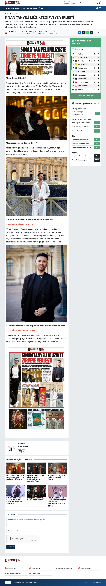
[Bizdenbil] (12, 3)
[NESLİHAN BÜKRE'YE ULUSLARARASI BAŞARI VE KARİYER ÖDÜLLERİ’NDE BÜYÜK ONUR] (57, 491)
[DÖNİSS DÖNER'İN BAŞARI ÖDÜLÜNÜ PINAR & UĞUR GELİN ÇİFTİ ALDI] (15, 491)
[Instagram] (23, 451)
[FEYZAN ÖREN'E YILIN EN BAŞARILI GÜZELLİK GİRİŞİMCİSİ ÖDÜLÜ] (15, 468)
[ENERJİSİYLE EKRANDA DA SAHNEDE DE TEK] (36, 491)
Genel (7, 8)
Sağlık (23, 8)
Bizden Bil (23, 446)
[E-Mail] (20, 451)
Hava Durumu (11, 568)
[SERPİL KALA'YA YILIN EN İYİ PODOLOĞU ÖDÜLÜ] (57, 468)
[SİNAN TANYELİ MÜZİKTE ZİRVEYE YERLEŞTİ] (37, 56)
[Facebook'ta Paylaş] (79, 32)
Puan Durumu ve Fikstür (64, 568)
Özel (41, 8)
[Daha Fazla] (91, 32)
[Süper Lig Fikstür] (99, 103)
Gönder (11, 547)
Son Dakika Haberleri (14, 573)
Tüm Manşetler (86, 568)
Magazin (15, 8)
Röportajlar (32, 8)
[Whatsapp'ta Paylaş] (87, 32)
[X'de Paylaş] (83, 32)
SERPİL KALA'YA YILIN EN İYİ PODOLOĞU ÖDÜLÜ (56, 477)
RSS (8, 582)
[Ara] (97, 8)
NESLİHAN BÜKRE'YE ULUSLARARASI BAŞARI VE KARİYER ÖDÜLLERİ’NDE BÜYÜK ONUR (57, 502)
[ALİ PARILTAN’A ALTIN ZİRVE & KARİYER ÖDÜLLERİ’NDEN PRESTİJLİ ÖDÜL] (36, 468)
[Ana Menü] (100, 8)
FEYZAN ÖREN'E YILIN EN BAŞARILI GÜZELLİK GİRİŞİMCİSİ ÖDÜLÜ (15, 477)
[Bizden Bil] (11, 448)
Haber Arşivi (36, 573)
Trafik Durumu (36, 568)
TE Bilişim (98, 582)
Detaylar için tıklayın (86, 96)
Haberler (8, 13)
